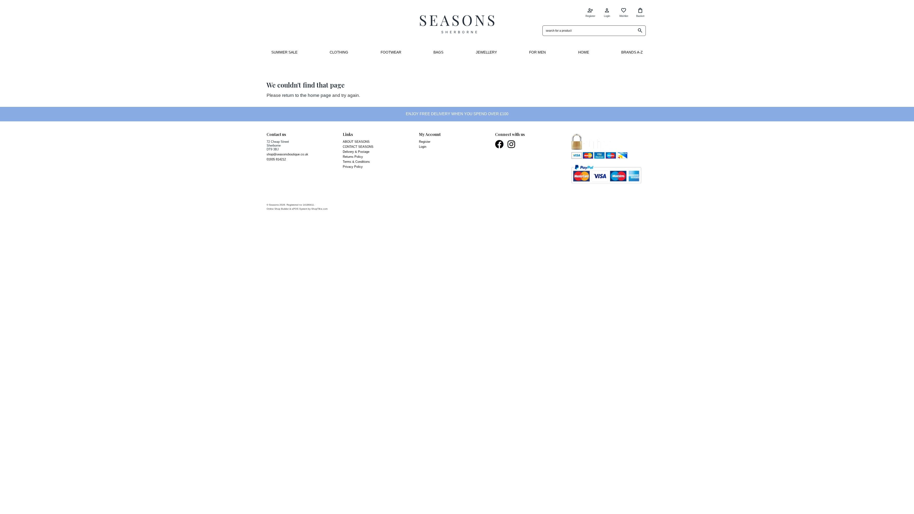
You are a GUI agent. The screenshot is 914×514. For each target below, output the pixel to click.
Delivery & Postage (356, 151)
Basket (640, 12)
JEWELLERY (486, 52)
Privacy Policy (353, 166)
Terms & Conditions (356, 161)
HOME (583, 52)
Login (607, 12)
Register (590, 12)
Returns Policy (353, 156)
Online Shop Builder (278, 209)
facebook (499, 144)
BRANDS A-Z (632, 52)
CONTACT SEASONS (358, 146)
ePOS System (299, 209)
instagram (512, 144)
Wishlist (623, 12)
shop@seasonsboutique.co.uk (287, 154)
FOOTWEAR (391, 52)
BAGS (438, 52)
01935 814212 (276, 159)
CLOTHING (339, 52)
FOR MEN (537, 52)
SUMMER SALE (284, 52)
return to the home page (306, 95)
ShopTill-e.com (319, 209)
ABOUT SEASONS (356, 141)
